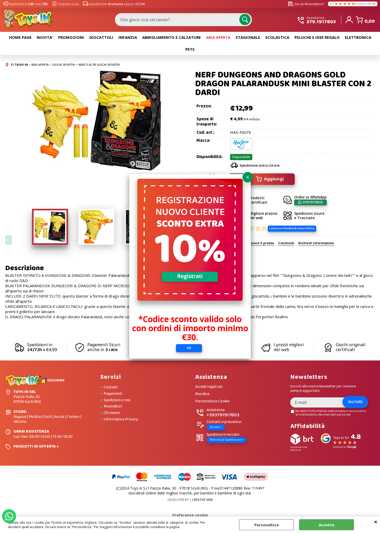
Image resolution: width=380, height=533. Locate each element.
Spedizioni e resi (117, 400)
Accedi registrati (209, 387)
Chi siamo (112, 413)
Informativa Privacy (121, 419)
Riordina (202, 394)
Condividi (286, 243)
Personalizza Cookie (212, 401)
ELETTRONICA (358, 37)
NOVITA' (45, 37)
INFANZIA (127, 37)
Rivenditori (113, 406)
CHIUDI (375, 521)
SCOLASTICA (277, 37)
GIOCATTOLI (101, 37)
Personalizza (266, 524)
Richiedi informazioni (316, 243)
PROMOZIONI (71, 37)
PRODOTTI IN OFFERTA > (36, 446)
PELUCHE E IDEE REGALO (317, 37)
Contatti (111, 387)
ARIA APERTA (218, 37)
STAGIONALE (247, 37)
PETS (190, 49)
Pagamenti (113, 394)
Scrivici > (216, 427)
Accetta (326, 524)
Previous (8, 240)
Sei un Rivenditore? (306, 4)
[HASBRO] (241, 148)
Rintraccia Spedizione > (227, 439)
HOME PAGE (20, 37)
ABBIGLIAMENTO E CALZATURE (171, 37)
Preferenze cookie (190, 514)
